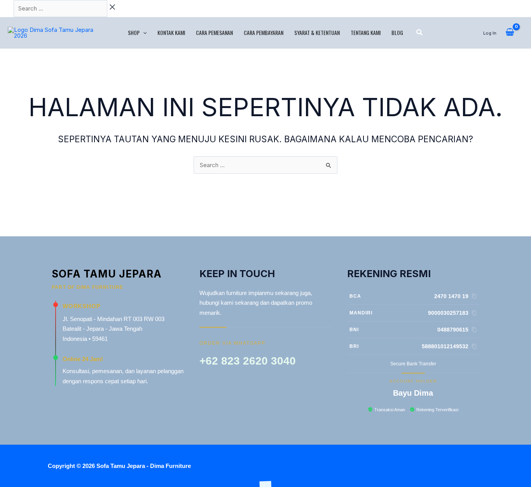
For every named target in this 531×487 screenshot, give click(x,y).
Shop (134, 32)
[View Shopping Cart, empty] (509, 32)
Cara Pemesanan (214, 32)
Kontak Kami (171, 32)
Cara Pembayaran (263, 32)
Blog (397, 32)
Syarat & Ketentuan (317, 32)
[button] (143, 32)
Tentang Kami (366, 32)
